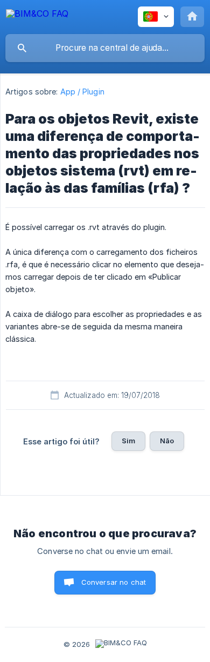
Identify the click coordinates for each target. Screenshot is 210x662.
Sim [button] (128, 440)
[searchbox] (105, 48)
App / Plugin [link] (82, 91)
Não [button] (167, 440)
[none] (37, 15)
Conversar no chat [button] (113, 582)
